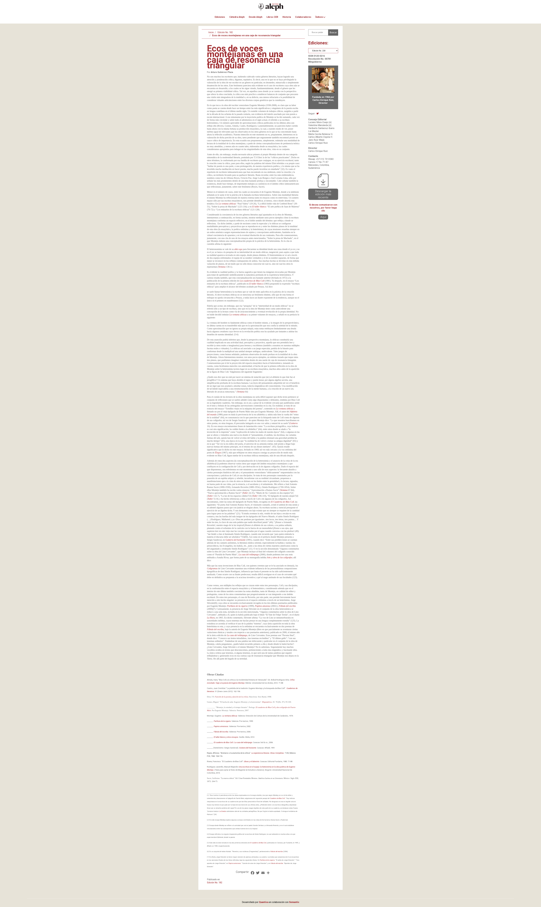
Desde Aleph (255, 17)
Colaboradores (303, 17)
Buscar (333, 32)
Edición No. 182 (225, 32)
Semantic (294, 902)
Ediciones (220, 17)
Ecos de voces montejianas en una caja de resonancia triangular (246, 35)
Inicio (211, 32)
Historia (286, 17)
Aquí (323, 217)
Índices (319, 17)
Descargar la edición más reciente (323, 194)
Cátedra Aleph (237, 17)
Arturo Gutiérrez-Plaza (222, 72)
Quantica (263, 902)
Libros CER (272, 17)
